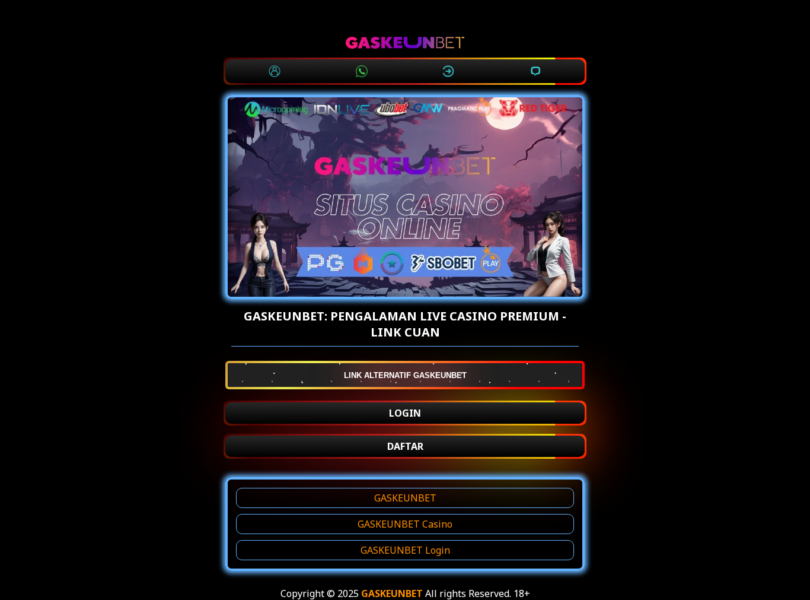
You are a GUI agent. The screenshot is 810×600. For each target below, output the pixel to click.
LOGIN (405, 413)
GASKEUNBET (405, 497)
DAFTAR (405, 446)
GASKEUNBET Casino (405, 524)
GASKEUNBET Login (405, 550)
